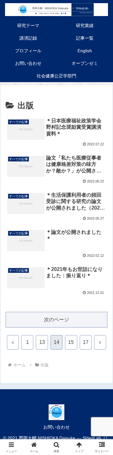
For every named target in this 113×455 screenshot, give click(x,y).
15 (71, 342)
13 (42, 342)
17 (86, 342)
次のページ (56, 319)
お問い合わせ (56, 427)
